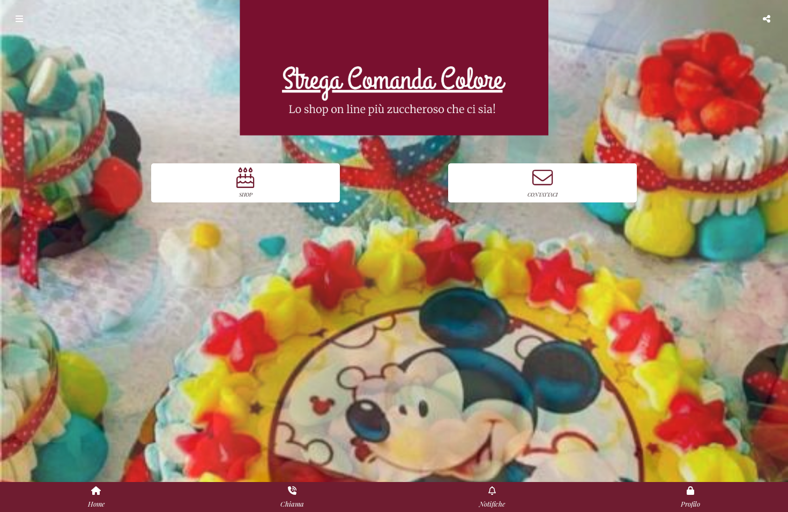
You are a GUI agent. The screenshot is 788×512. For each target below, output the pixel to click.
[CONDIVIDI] (767, 19)
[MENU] (20, 19)
